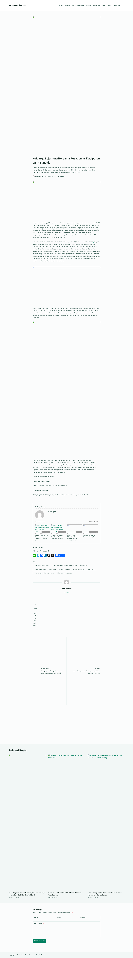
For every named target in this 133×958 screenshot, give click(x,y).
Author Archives (93, 521)
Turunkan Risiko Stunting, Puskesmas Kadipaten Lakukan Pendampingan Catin (41, 537)
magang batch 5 (78, 569)
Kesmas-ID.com (17, 5)
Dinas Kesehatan (45, 532)
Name (36, 917)
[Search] (123, 5)
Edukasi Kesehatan (40, 569)
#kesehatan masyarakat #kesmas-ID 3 (64, 565)
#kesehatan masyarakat (41, 565)
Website (83, 917)
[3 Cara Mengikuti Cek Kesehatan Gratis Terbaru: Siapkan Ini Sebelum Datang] (106, 822)
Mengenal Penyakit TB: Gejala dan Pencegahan (89, 535)
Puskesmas (61, 176)
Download (117, 5)
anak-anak (83, 565)
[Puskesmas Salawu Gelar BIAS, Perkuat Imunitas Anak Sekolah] (66, 822)
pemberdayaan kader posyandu (44, 573)
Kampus (88, 5)
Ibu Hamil (52, 569)
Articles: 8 (66, 592)
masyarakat (91, 569)
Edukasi (67, 5)
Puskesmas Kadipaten (64, 573)
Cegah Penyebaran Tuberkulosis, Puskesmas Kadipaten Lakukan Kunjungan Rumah (73, 537)
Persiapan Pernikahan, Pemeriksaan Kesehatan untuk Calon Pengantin (57, 536)
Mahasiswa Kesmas (78, 5)
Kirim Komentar (39, 941)
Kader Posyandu (64, 569)
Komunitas (96, 5)
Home (61, 5)
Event (103, 5)
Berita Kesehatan (93, 532)
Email (59, 917)
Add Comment (39, 924)
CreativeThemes (41, 955)
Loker (109, 5)
